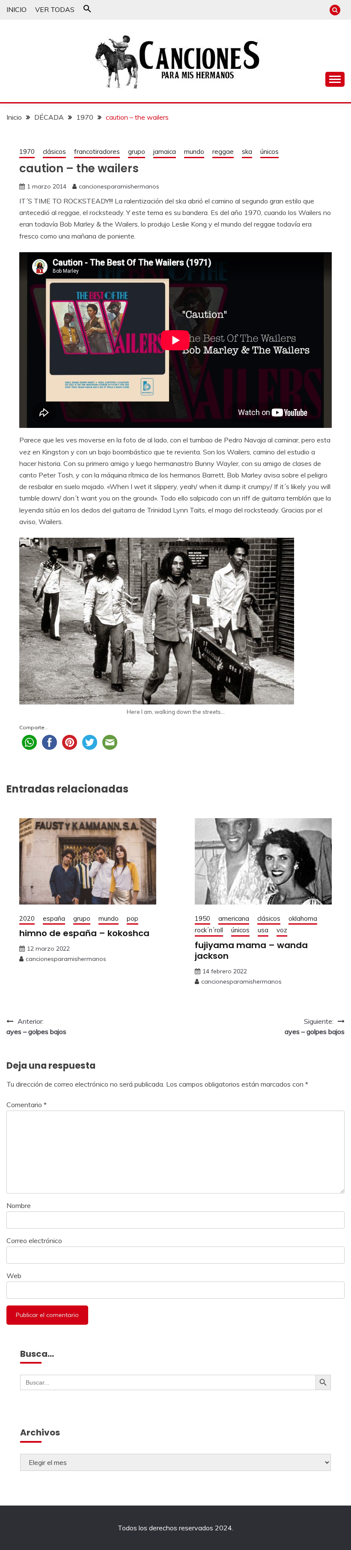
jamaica (164, 151)
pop (132, 918)
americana (233, 918)
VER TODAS (54, 9)
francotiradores (97, 151)
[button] (87, 10)
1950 (202, 918)
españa (54, 918)
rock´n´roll (209, 930)
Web (13, 1275)
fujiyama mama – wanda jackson (251, 950)
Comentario (26, 1104)
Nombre (18, 1205)
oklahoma (303, 918)
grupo (136, 151)
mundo (194, 151)
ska (247, 151)
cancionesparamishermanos (119, 186)
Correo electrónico (34, 1240)
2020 (27, 918)
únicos (269, 151)
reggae (223, 151)
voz (282, 930)
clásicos (54, 151)
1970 (27, 151)
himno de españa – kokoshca (84, 933)
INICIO (16, 9)
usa (263, 930)
